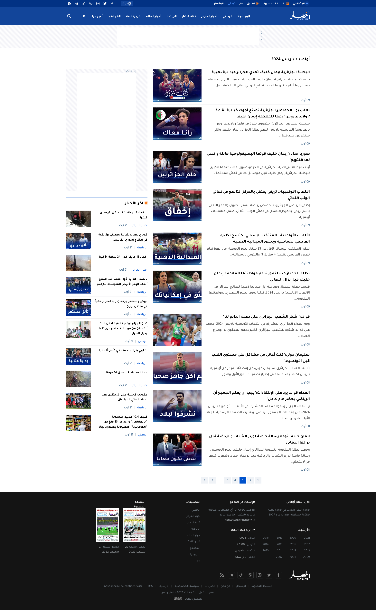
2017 (307, 544)
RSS (150, 586)
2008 (292, 557)
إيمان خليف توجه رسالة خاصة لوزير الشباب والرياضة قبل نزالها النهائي (259, 440)
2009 (306, 557)
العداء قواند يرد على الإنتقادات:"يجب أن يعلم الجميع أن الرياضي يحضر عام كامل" (261, 396)
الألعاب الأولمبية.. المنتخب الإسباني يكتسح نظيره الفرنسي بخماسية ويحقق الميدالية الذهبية (265, 239)
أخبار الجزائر (209, 16)
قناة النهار (189, 16)
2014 (266, 544)
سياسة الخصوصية (187, 586)
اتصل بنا (210, 586)
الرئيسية (244, 16)
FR (83, 16)
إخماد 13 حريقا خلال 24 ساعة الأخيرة (122, 257)
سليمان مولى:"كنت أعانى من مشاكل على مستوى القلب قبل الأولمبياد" (261, 358)
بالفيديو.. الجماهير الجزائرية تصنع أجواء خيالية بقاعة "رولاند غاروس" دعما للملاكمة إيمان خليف (263, 114)
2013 (307, 550)
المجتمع (115, 16)
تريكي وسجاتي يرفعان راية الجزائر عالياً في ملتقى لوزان (121, 304)
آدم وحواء (96, 16)
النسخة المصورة (261, 586)
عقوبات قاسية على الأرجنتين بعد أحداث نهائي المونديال (124, 398)
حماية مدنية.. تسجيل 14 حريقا (126, 373)
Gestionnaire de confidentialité (123, 586)
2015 (279, 544)
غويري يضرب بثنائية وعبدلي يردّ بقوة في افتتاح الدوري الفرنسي (122, 238)
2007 (279, 557)
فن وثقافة (133, 16)
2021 (307, 538)
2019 (279, 538)
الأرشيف (163, 586)
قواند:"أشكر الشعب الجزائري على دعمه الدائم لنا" (266, 317)
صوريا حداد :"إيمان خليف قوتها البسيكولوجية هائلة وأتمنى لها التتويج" (258, 157)
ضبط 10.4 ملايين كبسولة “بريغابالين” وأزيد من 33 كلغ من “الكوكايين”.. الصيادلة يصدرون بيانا (122, 422)
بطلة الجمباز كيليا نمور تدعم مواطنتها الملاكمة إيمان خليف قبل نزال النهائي (262, 277)
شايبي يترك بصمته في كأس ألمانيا (123, 350)
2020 (292, 538)
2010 (266, 550)
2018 (266, 538)
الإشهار (241, 586)
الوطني (227, 16)
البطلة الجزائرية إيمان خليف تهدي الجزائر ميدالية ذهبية (261, 73)
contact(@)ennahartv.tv (240, 520)
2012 (293, 550)
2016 (293, 544)
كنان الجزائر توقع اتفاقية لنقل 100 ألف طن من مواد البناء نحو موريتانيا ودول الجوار (123, 328)
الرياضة (172, 16)
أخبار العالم (153, 16)
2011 (279, 550)
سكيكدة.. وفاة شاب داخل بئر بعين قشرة (123, 215)
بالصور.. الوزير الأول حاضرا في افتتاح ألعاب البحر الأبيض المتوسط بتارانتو (122, 282)
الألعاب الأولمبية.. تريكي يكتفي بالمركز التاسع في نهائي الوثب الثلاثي (261, 195)
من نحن (225, 586)
